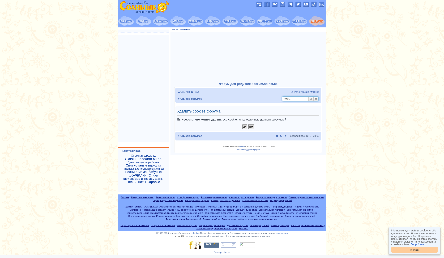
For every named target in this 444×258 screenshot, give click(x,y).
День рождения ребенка (143, 162)
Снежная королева (143, 155)
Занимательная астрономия (189, 213)
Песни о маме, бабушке (143, 171)
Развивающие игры (165, 197)
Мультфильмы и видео (188, 197)
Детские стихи (202, 210)
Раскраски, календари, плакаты (271, 197)
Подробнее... (418, 244)
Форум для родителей (281, 200)
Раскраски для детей (282, 207)
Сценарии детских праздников (168, 200)
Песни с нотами (261, 213)
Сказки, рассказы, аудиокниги (225, 200)
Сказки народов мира (143, 158)
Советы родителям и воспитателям (306, 197)
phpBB (242, 146)
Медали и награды (165, 216)
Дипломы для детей (186, 216)
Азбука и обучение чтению (181, 210)
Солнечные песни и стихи (255, 200)
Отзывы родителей (259, 225)
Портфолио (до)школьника (141, 216)
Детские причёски (211, 219)
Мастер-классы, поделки (197, 200)
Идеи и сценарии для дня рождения (236, 207)
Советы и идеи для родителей (300, 216)
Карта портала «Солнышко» (135, 225)
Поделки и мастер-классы (306, 207)
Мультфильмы (151, 207)
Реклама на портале (187, 225)
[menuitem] (195, 92)
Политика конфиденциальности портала (217, 228)
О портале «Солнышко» (163, 225)
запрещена (282, 233)
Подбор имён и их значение (270, 216)
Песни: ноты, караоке (143, 182)
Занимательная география (272, 210)
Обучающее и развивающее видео (176, 207)
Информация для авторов (212, 225)
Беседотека (185, 30)
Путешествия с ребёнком (233, 219)
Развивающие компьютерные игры (143, 168)
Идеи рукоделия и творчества (262, 219)
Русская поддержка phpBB (248, 149)
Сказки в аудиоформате (282, 213)
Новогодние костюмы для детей (239, 216)
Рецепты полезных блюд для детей (183, 219)
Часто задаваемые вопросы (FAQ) (308, 225)
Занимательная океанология (219, 213)
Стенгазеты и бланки (306, 213)
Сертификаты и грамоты (209, 216)
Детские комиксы (134, 207)
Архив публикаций (280, 225)
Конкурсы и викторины (142, 197)
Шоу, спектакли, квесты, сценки (143, 178)
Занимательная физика (162, 213)
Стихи (153, 175)
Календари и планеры (206, 207)
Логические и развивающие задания (148, 210)
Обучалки (138, 175)
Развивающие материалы (214, 197)
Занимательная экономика (300, 210)
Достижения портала (237, 225)
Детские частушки (243, 213)
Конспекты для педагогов (241, 197)
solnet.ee (195, 233)
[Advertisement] (248, 57)
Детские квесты (262, 207)
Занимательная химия (138, 213)
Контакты (243, 228)
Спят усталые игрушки (143, 165)
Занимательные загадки (222, 210)
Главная (174, 30)
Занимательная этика (246, 210)
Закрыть (414, 250)
